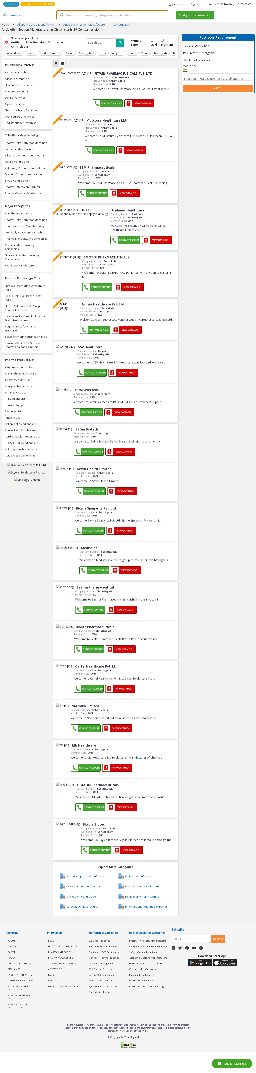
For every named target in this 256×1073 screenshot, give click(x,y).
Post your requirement (195, 15)
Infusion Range (14, 405)
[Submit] (61, 15)
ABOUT (11, 940)
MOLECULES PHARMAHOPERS (63, 986)
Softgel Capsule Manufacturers (145, 952)
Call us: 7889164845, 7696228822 (229, 4)
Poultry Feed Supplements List (23, 430)
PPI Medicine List (15, 398)
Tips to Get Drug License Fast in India (24, 298)
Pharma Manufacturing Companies (26, 238)
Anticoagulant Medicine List (21, 449)
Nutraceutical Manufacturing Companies (22, 257)
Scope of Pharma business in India (26, 336)
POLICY (11, 957)
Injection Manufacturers (142, 974)
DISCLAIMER (14, 969)
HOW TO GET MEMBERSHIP (62, 946)
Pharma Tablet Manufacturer (22, 187)
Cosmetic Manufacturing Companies (19, 247)
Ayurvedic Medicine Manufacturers (148, 946)
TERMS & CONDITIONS (19, 963)
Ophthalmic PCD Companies (104, 952)
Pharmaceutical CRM (38, 4)
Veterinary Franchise (17, 91)
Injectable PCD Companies (103, 946)
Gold (154, 44)
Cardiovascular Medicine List (22, 436)
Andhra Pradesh (51, 53)
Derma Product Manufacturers (145, 963)
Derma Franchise (15, 97)
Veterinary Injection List (19, 367)
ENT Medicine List (15, 392)
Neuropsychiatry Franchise (21, 110)
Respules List (13, 411)
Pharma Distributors (99, 991)
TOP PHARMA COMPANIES (62, 963)
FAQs (51, 974)
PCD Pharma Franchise (19, 213)
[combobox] (112, 15)
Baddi (102, 53)
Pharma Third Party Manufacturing (26, 143)
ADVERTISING (55, 969)
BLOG (51, 940)
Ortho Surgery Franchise (20, 116)
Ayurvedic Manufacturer (19, 149)
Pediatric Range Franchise (20, 123)
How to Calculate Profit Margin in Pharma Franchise (24, 308)
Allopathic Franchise (17, 79)
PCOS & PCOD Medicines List (22, 443)
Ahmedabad (14, 53)
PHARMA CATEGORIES (59, 952)
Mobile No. (189, 66)
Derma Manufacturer (18, 161)
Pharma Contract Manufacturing (24, 226)
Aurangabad (86, 53)
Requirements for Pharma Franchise (21, 328)
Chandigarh (160, 53)
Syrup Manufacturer (17, 180)
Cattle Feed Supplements (20, 455)
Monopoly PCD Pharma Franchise (25, 232)
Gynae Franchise (15, 104)
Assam (70, 53)
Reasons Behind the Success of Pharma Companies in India (24, 345)
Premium (167, 44)
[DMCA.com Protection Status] (128, 1045)
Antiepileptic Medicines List (21, 424)
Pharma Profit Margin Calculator (21, 997)
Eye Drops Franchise (99, 940)
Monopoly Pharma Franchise (104, 957)
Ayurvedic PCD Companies (103, 986)
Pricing (12, 4)
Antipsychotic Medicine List (21, 373)
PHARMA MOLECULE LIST (61, 957)
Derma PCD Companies (101, 974)
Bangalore (117, 53)
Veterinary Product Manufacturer (25, 168)
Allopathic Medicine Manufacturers (148, 957)
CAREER (12, 952)
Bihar (144, 53)
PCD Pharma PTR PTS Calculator (19, 988)
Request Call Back (234, 1063)
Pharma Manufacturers (141, 980)
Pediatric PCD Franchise (101, 980)
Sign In (195, 4)
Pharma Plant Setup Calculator (20, 1006)
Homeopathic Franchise (19, 85)
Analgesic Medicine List (19, 386)
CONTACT (13, 946)
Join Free (178, 4)
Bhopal (132, 53)
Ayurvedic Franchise (17, 72)
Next (218, 88)
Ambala (31, 53)
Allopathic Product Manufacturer (24, 155)
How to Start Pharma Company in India (25, 287)
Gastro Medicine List (17, 380)
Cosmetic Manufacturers (142, 969)
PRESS (51, 980)
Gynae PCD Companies (101, 963)
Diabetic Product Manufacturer (23, 174)
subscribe (218, 938)
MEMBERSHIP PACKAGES (20, 980)
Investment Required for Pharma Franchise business (25, 318)
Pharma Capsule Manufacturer (24, 193)
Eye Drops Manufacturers (20, 265)
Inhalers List (12, 417)
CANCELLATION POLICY (20, 974)
